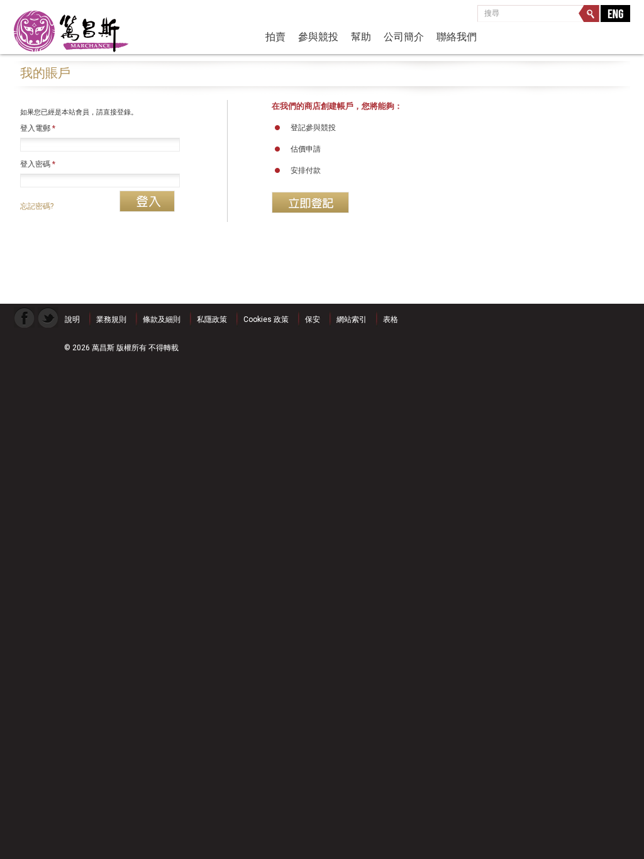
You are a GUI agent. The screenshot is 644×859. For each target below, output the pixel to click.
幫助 (361, 36)
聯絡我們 (456, 36)
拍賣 (275, 36)
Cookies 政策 (266, 319)
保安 (312, 319)
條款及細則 (161, 319)
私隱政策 (212, 319)
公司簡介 (404, 36)
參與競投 (318, 36)
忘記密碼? (36, 206)
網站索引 (351, 319)
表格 (390, 319)
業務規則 (111, 319)
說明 (72, 319)
